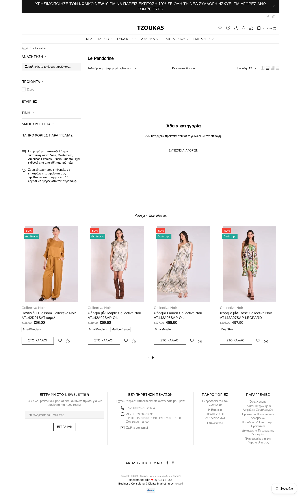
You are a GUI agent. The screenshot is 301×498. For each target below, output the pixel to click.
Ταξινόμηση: (95, 68)
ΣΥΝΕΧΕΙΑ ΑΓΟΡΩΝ (183, 150)
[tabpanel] (183, 290)
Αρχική (25, 48)
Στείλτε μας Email (137, 427)
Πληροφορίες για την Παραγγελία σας (258, 440)
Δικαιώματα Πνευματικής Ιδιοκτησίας (258, 432)
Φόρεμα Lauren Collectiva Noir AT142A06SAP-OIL (178, 315)
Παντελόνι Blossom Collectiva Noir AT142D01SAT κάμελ (49, 315)
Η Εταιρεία (215, 409)
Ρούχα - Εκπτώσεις (150, 215)
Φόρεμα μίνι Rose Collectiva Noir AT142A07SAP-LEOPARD (246, 315)
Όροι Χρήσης (258, 401)
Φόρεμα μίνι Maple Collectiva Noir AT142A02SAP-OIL (114, 315)
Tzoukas (150, 28)
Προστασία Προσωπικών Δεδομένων (258, 416)
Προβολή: (242, 68)
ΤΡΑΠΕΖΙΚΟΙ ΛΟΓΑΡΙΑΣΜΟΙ (215, 416)
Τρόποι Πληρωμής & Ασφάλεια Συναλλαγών (258, 407)
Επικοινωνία (215, 423)
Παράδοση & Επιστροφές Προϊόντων (258, 424)
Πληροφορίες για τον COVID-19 (215, 402)
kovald (179, 483)
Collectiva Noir (33, 308)
